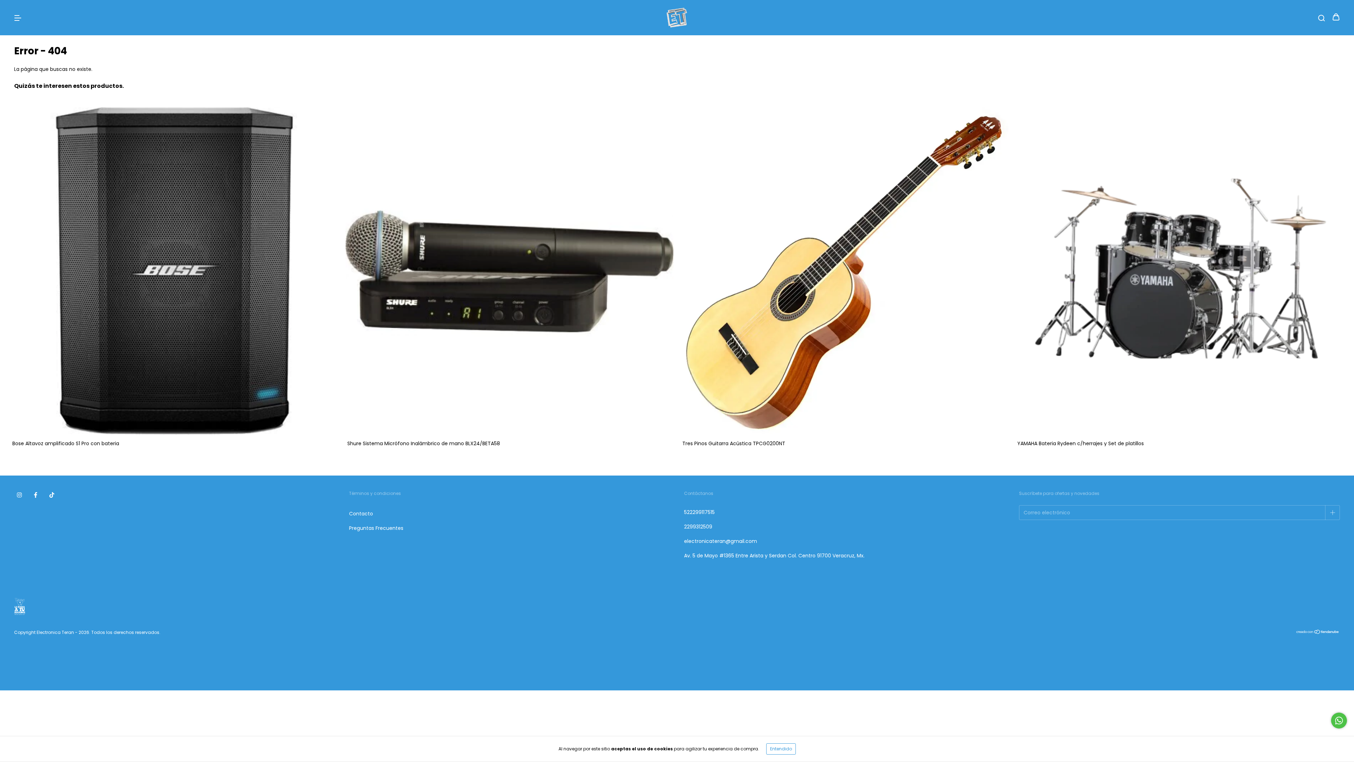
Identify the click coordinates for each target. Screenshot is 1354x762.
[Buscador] (1321, 17)
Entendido (781, 749)
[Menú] (17, 17)
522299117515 (699, 512)
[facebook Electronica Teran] (35, 495)
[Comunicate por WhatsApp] (1339, 720)
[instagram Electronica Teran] (19, 495)
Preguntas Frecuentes (376, 528)
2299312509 (698, 526)
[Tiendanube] (1318, 633)
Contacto (361, 513)
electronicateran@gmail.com (720, 541)
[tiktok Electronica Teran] (52, 495)
